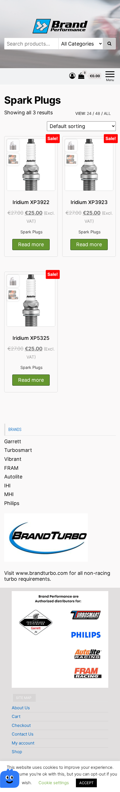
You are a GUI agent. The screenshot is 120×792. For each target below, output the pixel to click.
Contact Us (22, 734)
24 (89, 113)
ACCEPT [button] (86, 783)
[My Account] (72, 75)
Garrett (12, 441)
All (107, 113)
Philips (11, 503)
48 (97, 113)
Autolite (13, 477)
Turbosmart (18, 450)
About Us (21, 707)
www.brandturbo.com (42, 573)
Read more (31, 244)
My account (23, 743)
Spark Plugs (31, 231)
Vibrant (12, 459)
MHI (9, 494)
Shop (17, 751)
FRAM (11, 468)
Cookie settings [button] (54, 782)
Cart (16, 716)
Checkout (21, 725)
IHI (7, 486)
